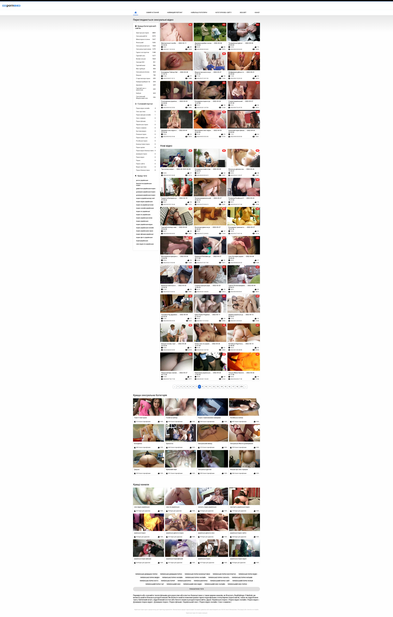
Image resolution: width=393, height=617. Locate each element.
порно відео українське (144, 201)
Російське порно (146, 141)
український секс (174, 584)
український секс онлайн (214, 584)
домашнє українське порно (145, 192)
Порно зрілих (146, 147)
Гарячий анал (146, 65)
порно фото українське (144, 237)
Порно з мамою (146, 128)
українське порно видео (150, 577)
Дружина (146, 85)
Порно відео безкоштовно (146, 150)
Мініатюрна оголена (146, 39)
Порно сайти (146, 164)
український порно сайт (220, 581)
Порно (146, 160)
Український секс (191, 602)
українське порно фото (149, 581)
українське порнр (168, 581)
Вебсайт (243, 12)
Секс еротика (146, 111)
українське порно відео (247, 574)
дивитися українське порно (145, 188)
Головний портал (145, 104)
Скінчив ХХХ (146, 62)
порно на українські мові (144, 205)
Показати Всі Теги (196, 589)
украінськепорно (184, 581)
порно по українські (143, 211)
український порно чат (154, 584)
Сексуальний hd (146, 36)
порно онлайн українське (145, 208)
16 (229, 386)
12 (214, 386)
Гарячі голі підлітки (146, 52)
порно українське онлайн (145, 228)
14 (221, 386)
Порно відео (146, 157)
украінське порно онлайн (172, 577)
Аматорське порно (146, 33)
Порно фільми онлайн (146, 115)
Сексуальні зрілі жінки (146, 49)
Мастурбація (146, 69)
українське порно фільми (242, 577)
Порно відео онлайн (146, 108)
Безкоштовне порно (146, 144)
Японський (146, 42)
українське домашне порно (171, 574)
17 (233, 386)
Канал (257, 12)
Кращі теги (142, 176)
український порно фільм (242, 581)
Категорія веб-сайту (223, 12)
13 (218, 386)
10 (206, 386)
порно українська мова (144, 218)
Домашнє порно (146, 154)
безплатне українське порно (144, 184)
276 (241, 386)
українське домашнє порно (146, 574)
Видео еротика (146, 167)
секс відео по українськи (145, 244)
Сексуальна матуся (146, 46)
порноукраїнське (142, 241)
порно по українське (143, 214)
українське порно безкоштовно (197, 574)
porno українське (142, 180)
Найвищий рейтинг (174, 12)
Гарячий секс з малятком (146, 89)
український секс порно (237, 584)
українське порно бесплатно (224, 574)
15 (225, 386)
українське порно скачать (218, 577)
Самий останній (152, 12)
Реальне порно (146, 134)
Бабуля (146, 93)
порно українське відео (144, 224)
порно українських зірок (144, 231)
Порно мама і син (146, 137)
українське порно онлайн (195, 577)
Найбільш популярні (199, 12)
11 (210, 386)
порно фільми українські (144, 234)
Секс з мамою (146, 118)
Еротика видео (146, 131)
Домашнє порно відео (142, 602)
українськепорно (201, 581)
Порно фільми (146, 121)
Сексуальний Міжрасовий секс (146, 97)
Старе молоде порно (146, 78)
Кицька (146, 75)
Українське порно (146, 124)
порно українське (142, 221)
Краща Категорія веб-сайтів (146, 27)
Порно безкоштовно (146, 170)
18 (237, 386)
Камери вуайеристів (146, 82)
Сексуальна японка (146, 72)
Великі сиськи (146, 59)
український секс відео (192, 584)
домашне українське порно (145, 195)
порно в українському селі (145, 198)
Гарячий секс (146, 55)
